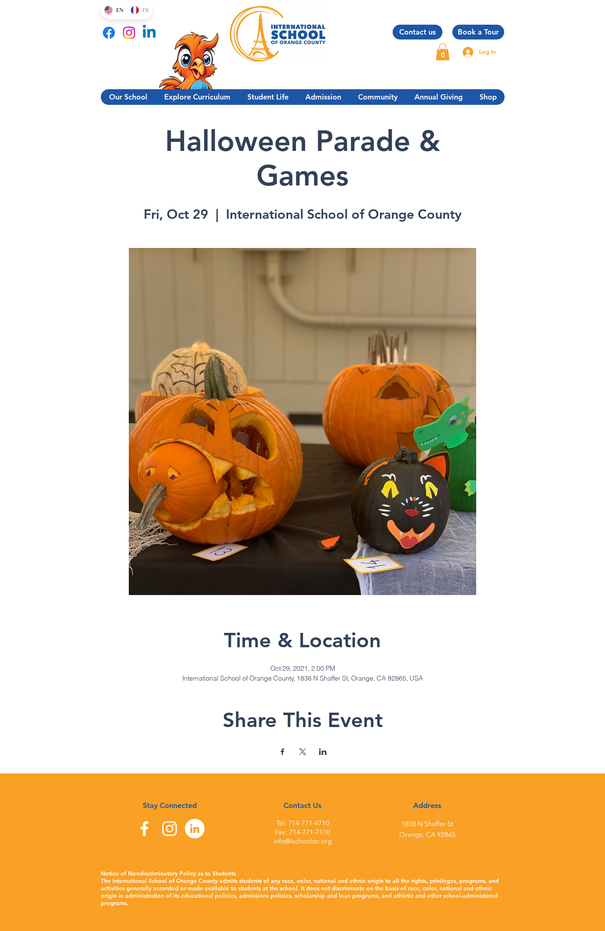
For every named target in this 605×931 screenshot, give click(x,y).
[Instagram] (129, 33)
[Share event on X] (303, 751)
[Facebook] (109, 33)
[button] (442, 51)
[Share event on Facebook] (282, 751)
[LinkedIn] (195, 828)
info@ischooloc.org (303, 841)
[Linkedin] (149, 33)
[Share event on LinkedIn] (323, 751)
